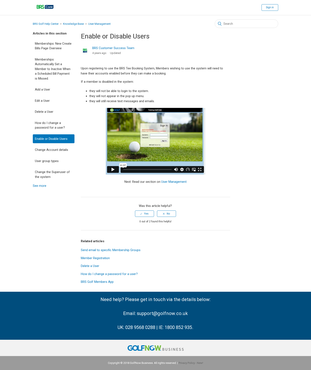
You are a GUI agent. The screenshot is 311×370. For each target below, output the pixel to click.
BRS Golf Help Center (46, 23)
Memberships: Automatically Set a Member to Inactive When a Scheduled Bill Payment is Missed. (52, 69)
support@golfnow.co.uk (162, 313)
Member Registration (95, 258)
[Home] (45, 12)
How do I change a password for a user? (50, 125)
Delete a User (44, 112)
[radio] (144, 213)
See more (39, 186)
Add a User (42, 89)
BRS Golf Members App (97, 282)
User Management (99, 23)
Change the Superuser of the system (52, 174)
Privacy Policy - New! (191, 362)
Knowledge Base (73, 23)
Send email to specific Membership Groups (110, 250)
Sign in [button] (270, 7)
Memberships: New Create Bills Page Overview (53, 46)
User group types (47, 161)
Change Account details (51, 150)
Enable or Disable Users (51, 139)
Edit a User (42, 101)
